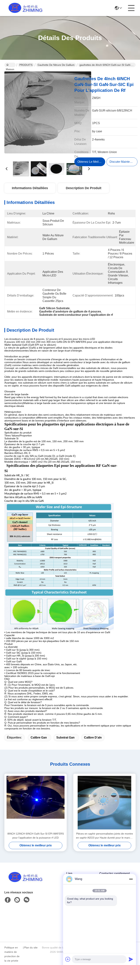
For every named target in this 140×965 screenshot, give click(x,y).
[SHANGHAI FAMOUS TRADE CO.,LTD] (24, 8)
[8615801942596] (17, 900)
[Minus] (131, 879)
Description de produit (83, 188)
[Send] (131, 959)
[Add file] (67, 959)
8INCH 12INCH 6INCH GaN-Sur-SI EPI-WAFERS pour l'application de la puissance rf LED (35, 835)
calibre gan (39, 737)
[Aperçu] (24, 881)
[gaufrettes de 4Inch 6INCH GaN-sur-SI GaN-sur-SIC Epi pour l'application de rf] (47, 114)
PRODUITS (25, 64)
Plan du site (31, 947)
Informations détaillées (30, 188)
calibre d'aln (93, 737)
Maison (10, 65)
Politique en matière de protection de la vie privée (12, 954)
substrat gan (65, 737)
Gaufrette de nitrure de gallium (56, 64)
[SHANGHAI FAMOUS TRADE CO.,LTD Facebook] (7, 900)
